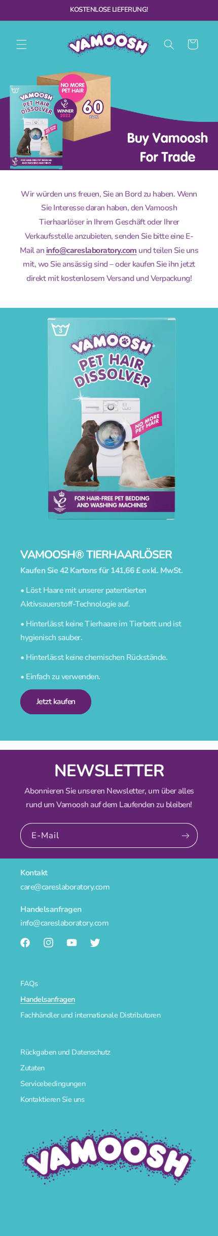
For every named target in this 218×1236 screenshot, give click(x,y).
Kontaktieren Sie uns (52, 1099)
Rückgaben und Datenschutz (65, 1052)
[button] (21, 44)
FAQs (29, 983)
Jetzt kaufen (56, 701)
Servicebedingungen (52, 1084)
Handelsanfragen (47, 999)
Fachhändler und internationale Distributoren (90, 1015)
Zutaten (32, 1068)
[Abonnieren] (185, 835)
